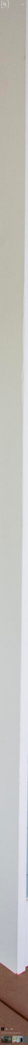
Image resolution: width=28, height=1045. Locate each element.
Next (11, 1029)
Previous (7, 1029)
